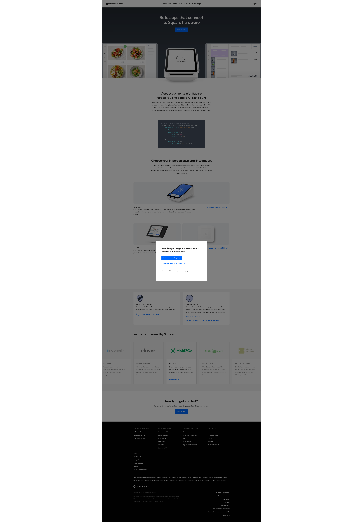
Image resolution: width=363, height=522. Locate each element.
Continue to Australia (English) (172, 263)
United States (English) (171, 258)
